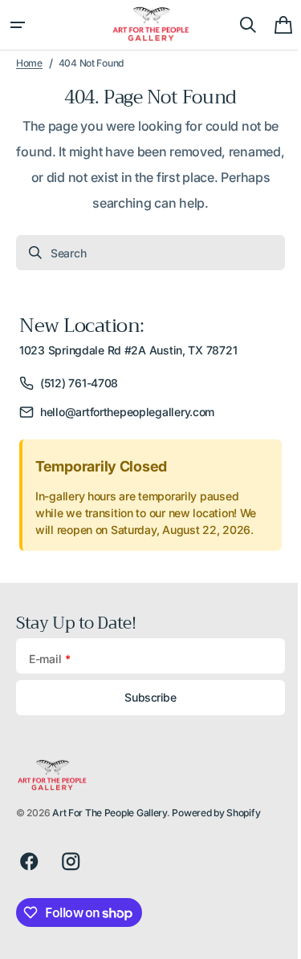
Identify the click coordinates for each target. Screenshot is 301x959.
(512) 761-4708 (79, 383)
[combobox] (144, 252)
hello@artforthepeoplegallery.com (127, 412)
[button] (17, 24)
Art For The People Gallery (109, 813)
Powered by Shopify (216, 813)
